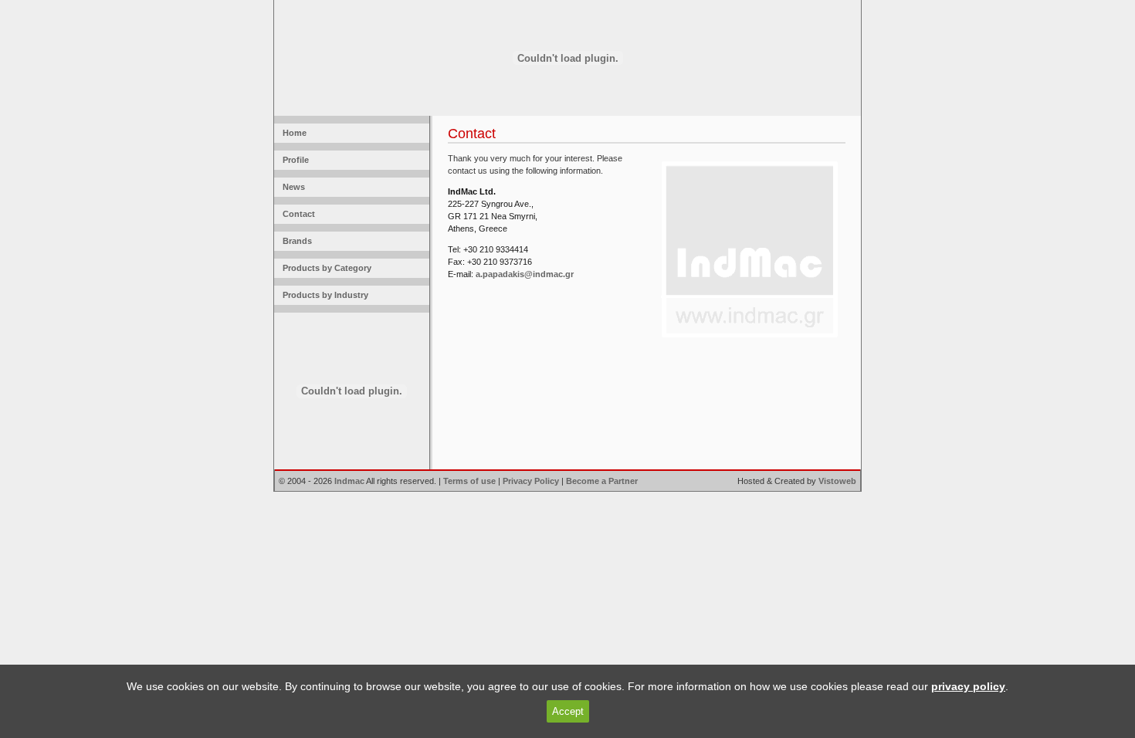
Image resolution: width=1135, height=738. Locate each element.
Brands (295, 240)
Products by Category (324, 268)
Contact (296, 213)
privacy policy (968, 686)
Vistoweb (837, 481)
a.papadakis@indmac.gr (525, 274)
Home (292, 132)
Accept (568, 711)
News (291, 186)
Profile (293, 159)
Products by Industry (323, 295)
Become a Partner (602, 481)
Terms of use (469, 481)
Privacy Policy (531, 481)
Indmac (349, 481)
